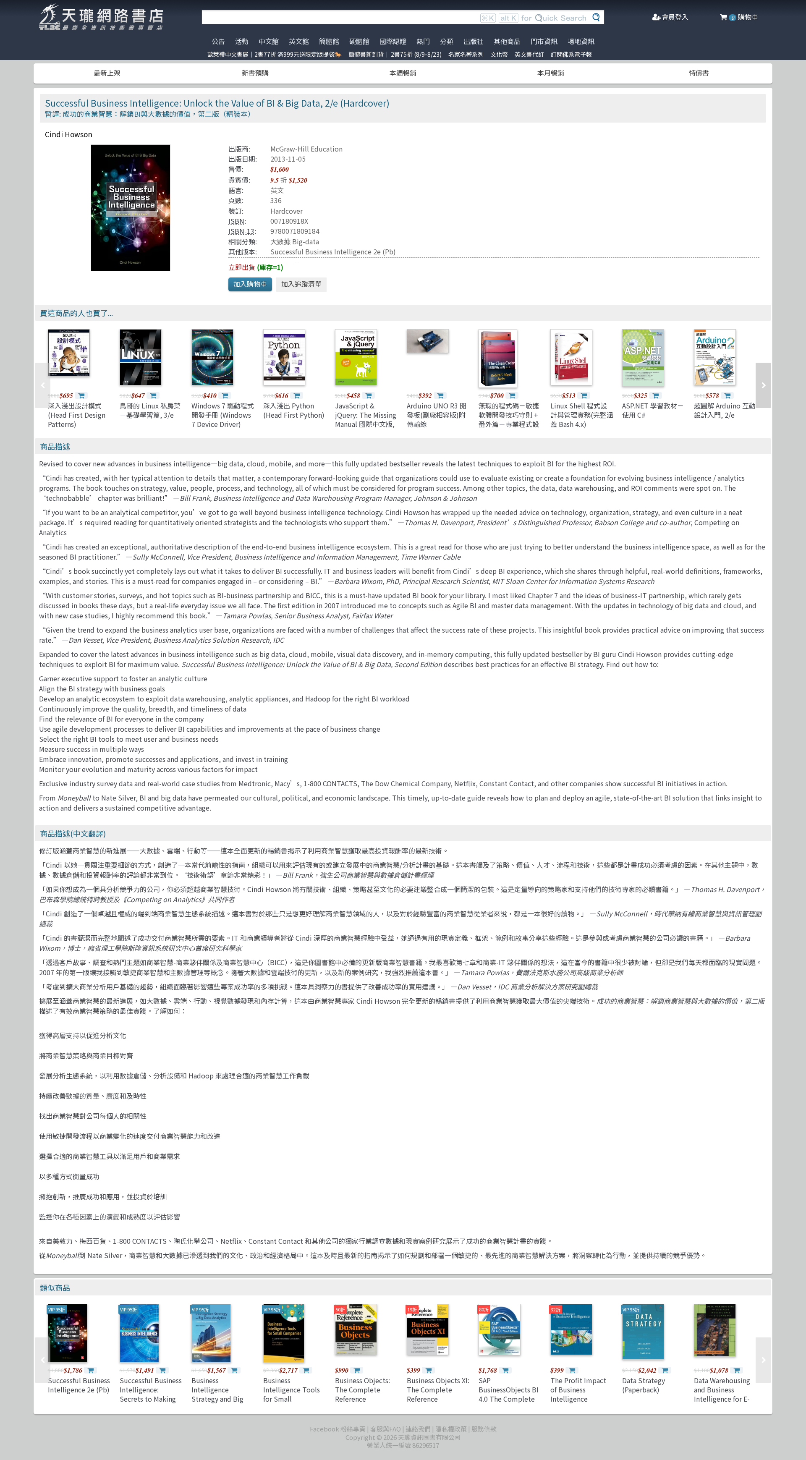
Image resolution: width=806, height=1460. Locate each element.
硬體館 (359, 41)
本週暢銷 (403, 73)
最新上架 (107, 73)
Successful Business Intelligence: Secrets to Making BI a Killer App (151, 1394)
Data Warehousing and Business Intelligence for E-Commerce (722, 1394)
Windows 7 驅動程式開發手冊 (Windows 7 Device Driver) (222, 414)
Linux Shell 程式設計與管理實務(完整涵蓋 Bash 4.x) (581, 414)
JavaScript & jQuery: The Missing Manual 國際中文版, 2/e (365, 419)
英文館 (299, 41)
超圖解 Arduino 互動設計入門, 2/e (725, 410)
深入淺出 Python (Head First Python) (293, 410)
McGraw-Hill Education (306, 149)
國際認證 (392, 41)
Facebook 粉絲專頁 (338, 1428)
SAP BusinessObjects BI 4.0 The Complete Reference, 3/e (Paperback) (509, 1399)
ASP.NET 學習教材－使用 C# (653, 410)
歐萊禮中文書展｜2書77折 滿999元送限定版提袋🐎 (274, 54)
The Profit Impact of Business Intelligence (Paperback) (578, 1394)
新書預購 (255, 73)
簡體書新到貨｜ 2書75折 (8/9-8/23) (395, 54)
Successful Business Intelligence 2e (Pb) (333, 251)
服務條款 (484, 1428)
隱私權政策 (451, 1428)
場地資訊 (581, 41)
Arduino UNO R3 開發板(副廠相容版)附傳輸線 (436, 414)
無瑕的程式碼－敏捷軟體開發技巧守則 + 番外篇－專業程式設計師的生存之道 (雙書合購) (509, 424)
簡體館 (329, 41)
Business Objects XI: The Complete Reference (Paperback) (438, 1394)
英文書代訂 (529, 54)
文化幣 (499, 54)
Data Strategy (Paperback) (643, 1385)
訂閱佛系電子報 (571, 54)
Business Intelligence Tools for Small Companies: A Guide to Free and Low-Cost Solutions (294, 1403)
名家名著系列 (466, 54)
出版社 (473, 41)
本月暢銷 (550, 73)
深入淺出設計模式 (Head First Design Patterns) (76, 414)
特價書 (699, 73)
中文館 (269, 41)
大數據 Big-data (294, 241)
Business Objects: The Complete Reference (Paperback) (362, 1394)
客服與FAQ (385, 1428)
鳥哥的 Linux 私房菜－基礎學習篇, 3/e (150, 410)
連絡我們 (418, 1428)
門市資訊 (544, 41)
